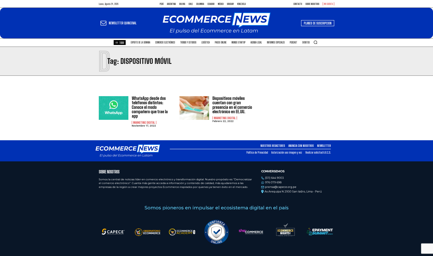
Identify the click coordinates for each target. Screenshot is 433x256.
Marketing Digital (144, 122)
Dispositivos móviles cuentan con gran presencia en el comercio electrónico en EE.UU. (232, 105)
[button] (315, 42)
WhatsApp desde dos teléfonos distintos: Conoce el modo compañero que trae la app (150, 107)
